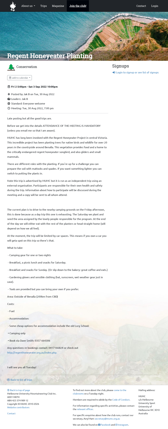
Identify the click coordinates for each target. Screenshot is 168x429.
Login (154, 6)
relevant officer (85, 409)
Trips (43, 6)
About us (27, 6)
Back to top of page (20, 390)
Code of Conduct (121, 399)
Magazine (58, 6)
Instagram (122, 424)
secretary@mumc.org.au (107, 418)
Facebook (105, 424)
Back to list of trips (21, 379)
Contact (141, 6)
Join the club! (77, 6)
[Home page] (13, 6)
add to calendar (20, 77)
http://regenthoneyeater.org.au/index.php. (32, 352)
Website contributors (18, 407)
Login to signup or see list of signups (137, 72)
